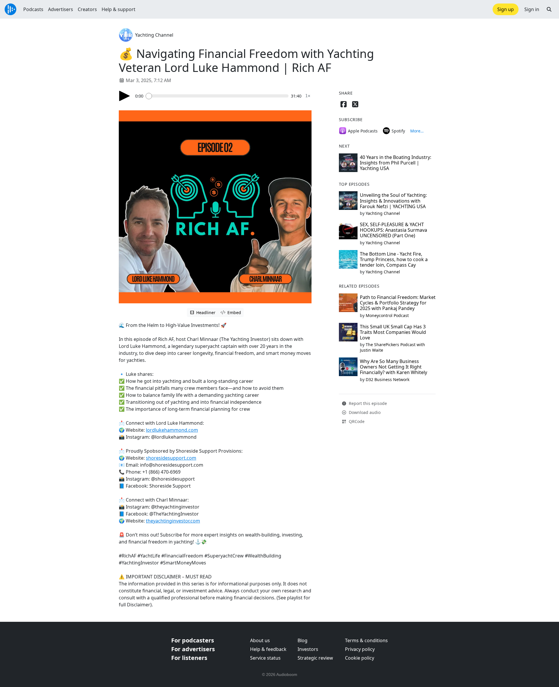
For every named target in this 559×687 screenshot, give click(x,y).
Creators (87, 9)
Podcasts (33, 9)
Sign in (531, 9)
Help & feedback (268, 649)
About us (260, 640)
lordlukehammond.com (172, 430)
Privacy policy (360, 649)
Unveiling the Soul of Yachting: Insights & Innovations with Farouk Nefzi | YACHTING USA (393, 200)
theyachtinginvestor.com (173, 521)
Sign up (505, 9)
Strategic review (315, 658)
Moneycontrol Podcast (387, 315)
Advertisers (60, 9)
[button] (549, 9)
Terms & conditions (366, 640)
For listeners (189, 658)
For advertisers (193, 649)
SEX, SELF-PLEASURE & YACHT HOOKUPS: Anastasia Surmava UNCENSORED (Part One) (393, 230)
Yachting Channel (154, 35)
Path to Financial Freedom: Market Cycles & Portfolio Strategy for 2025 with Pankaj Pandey (398, 302)
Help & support (118, 9)
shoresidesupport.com (171, 458)
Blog (302, 640)
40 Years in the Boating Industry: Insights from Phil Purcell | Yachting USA (395, 162)
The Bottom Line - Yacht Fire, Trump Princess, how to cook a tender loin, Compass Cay (394, 259)
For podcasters (192, 640)
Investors (308, 649)
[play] (124, 96)
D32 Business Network (387, 379)
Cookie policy (359, 658)
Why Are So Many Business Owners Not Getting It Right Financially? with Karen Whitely (393, 367)
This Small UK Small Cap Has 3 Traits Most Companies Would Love (393, 332)
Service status (265, 658)
